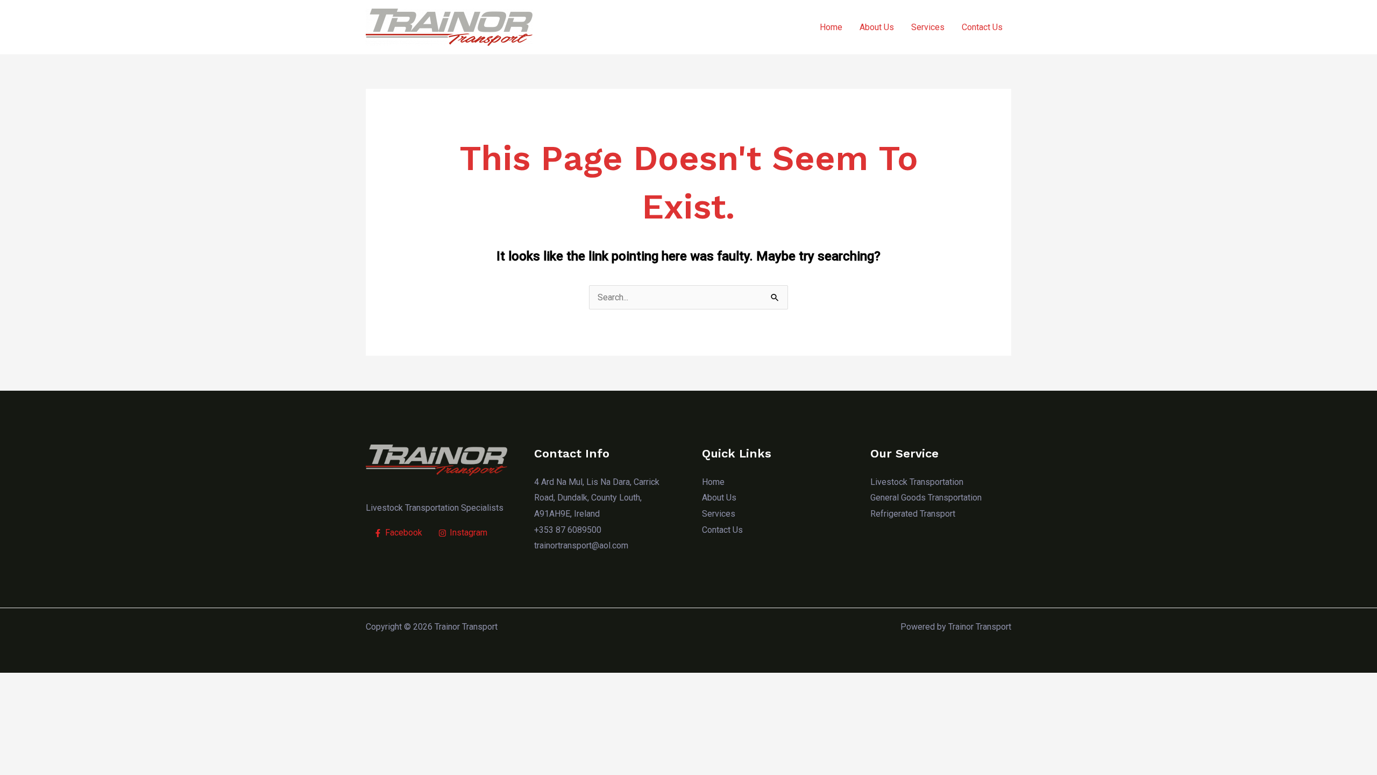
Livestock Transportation (916, 482)
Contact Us (982, 27)
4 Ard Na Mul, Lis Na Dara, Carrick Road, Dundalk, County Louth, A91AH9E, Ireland (596, 498)
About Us (877, 27)
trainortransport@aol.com (581, 545)
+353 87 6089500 (567, 530)
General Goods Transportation (926, 497)
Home (831, 27)
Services (928, 27)
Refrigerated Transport (912, 514)
